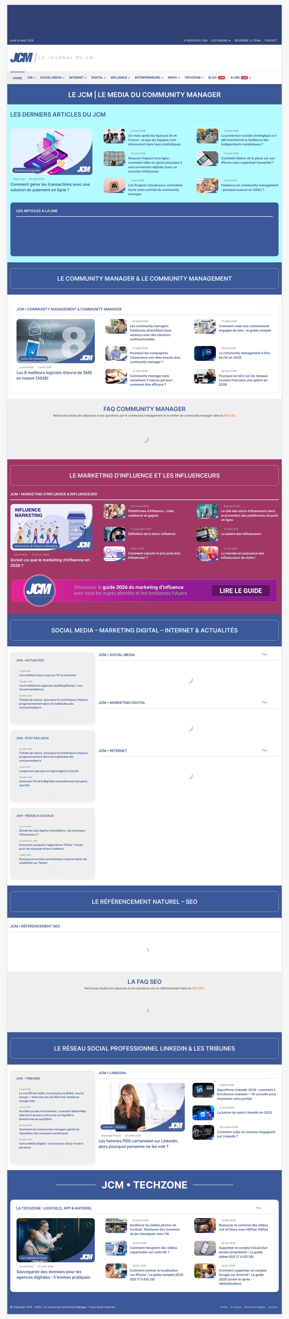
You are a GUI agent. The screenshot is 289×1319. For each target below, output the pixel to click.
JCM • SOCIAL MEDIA (116, 655)
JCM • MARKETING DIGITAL (121, 703)
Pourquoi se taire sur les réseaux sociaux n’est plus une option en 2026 (243, 380)
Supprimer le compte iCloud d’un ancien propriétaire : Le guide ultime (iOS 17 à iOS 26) (243, 1252)
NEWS (172, 77)
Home (224, 1307)
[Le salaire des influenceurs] (207, 534)
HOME (17, 78)
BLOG (216, 77)
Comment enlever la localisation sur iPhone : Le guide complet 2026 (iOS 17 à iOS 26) (156, 1274)
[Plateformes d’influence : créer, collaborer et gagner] (114, 511)
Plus (264, 654)
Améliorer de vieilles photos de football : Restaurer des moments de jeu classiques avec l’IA (155, 1229)
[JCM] (51, 57)
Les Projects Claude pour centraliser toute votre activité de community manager (155, 189)
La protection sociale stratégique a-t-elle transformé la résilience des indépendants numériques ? (249, 140)
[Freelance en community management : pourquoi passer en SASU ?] (207, 185)
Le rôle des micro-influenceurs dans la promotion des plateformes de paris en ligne (249, 515)
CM (30, 77)
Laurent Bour (26, 367)
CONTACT (271, 40)
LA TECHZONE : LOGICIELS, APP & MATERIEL (54, 1208)
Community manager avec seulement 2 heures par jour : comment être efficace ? (152, 380)
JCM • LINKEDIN (112, 1073)
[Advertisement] (190, 57)
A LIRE (239, 77)
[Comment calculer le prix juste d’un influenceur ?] (114, 553)
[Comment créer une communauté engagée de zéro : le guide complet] (205, 326)
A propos (236, 1307)
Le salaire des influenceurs (241, 534)
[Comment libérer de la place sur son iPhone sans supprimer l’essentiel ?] (207, 158)
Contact (273, 1307)
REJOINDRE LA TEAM (248, 40)
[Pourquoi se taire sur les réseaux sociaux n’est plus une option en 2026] (205, 376)
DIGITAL (97, 77)
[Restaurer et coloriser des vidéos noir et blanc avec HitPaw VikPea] (205, 1225)
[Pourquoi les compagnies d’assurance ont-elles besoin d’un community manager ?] (116, 353)
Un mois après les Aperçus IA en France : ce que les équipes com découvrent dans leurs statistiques (154, 140)
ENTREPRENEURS (147, 77)
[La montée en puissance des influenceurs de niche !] (207, 553)
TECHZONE (193, 77)
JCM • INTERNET (112, 751)
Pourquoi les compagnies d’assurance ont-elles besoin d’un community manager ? (155, 357)
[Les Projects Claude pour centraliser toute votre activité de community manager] (114, 185)
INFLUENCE (119, 77)
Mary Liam (19, 178)
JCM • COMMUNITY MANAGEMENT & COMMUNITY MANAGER (69, 309)
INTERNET (76, 77)
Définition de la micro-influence (151, 534)
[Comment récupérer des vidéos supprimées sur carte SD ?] (116, 1248)
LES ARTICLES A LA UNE (37, 211)
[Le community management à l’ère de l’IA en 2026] (205, 353)
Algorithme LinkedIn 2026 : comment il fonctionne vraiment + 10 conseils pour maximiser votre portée (246, 1094)
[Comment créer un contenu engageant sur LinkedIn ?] (203, 1132)
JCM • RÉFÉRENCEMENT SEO (35, 926)
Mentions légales (254, 1307)
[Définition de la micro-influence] (114, 534)
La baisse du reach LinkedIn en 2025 (244, 1112)
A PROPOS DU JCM (195, 40)
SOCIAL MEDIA (51, 77)
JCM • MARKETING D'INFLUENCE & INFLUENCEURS (53, 494)
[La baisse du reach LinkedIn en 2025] (203, 1113)
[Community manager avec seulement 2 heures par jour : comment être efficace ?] (116, 376)
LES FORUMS (219, 40)
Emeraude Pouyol (111, 1135)
